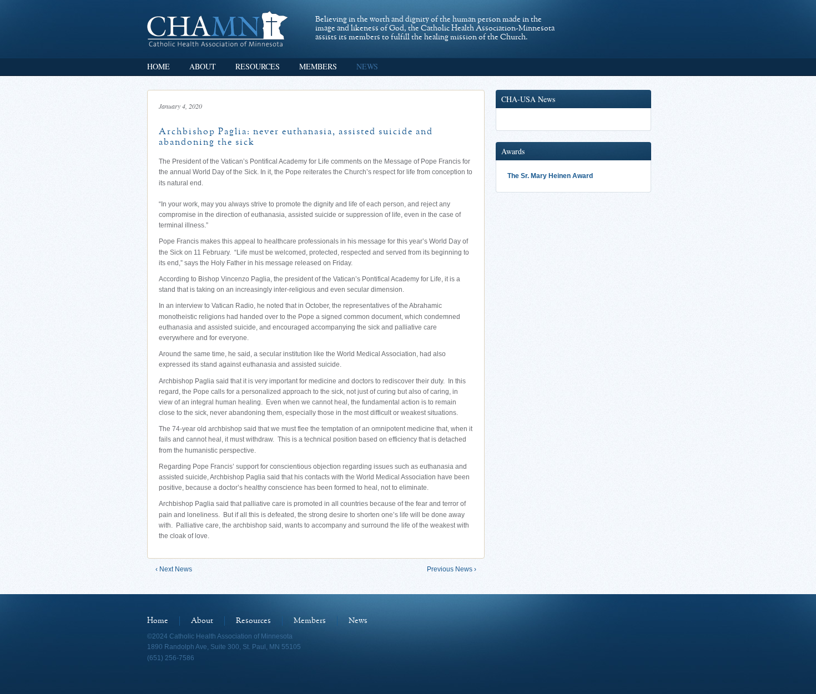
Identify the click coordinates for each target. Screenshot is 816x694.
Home (158, 66)
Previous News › (451, 569)
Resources (257, 66)
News (367, 66)
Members (318, 66)
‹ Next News (173, 569)
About (202, 66)
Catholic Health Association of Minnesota (217, 29)
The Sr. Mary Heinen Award (550, 176)
